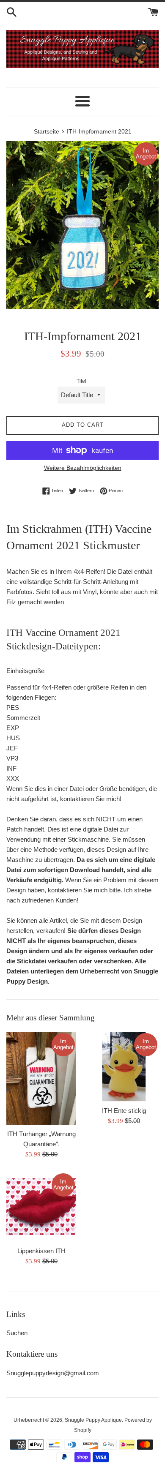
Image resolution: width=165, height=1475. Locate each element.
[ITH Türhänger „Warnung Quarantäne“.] (41, 1078)
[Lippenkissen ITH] (41, 1207)
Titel (81, 381)
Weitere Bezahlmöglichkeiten (82, 467)
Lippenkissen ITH (41, 1250)
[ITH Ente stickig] (124, 1066)
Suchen (17, 1332)
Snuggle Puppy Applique (93, 1420)
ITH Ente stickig (124, 1110)
